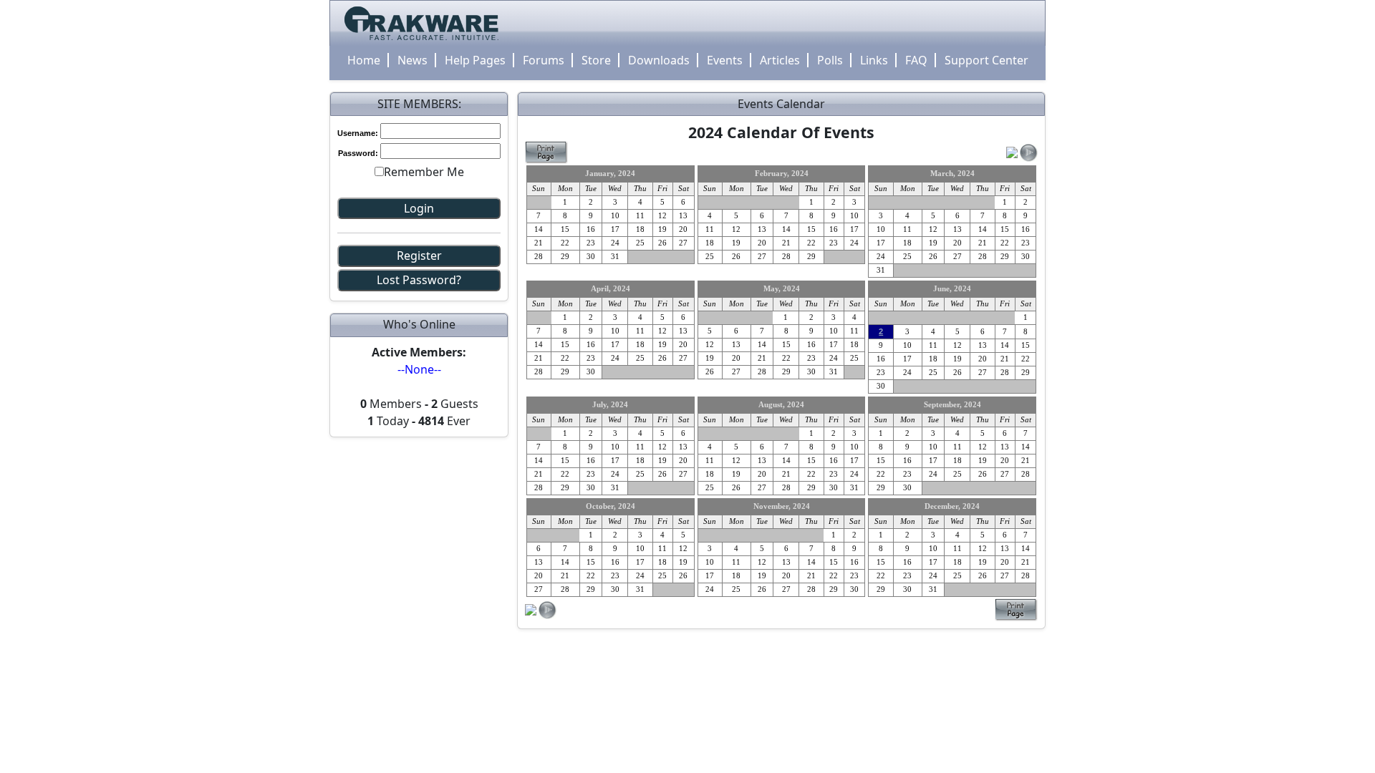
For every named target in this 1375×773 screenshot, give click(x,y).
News (412, 60)
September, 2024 (952, 405)
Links (874, 60)
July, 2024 (610, 405)
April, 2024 (610, 289)
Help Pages (475, 60)
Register (419, 255)
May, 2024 (781, 289)
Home (363, 60)
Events (725, 60)
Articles (780, 60)
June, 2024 (952, 289)
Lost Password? (419, 280)
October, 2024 (610, 506)
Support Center (986, 60)
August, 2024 (781, 405)
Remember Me (424, 172)
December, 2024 (952, 506)
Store (596, 60)
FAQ (916, 60)
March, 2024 (952, 174)
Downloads (659, 60)
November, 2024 (781, 506)
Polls (830, 60)
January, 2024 (610, 174)
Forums (543, 60)
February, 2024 (782, 174)
